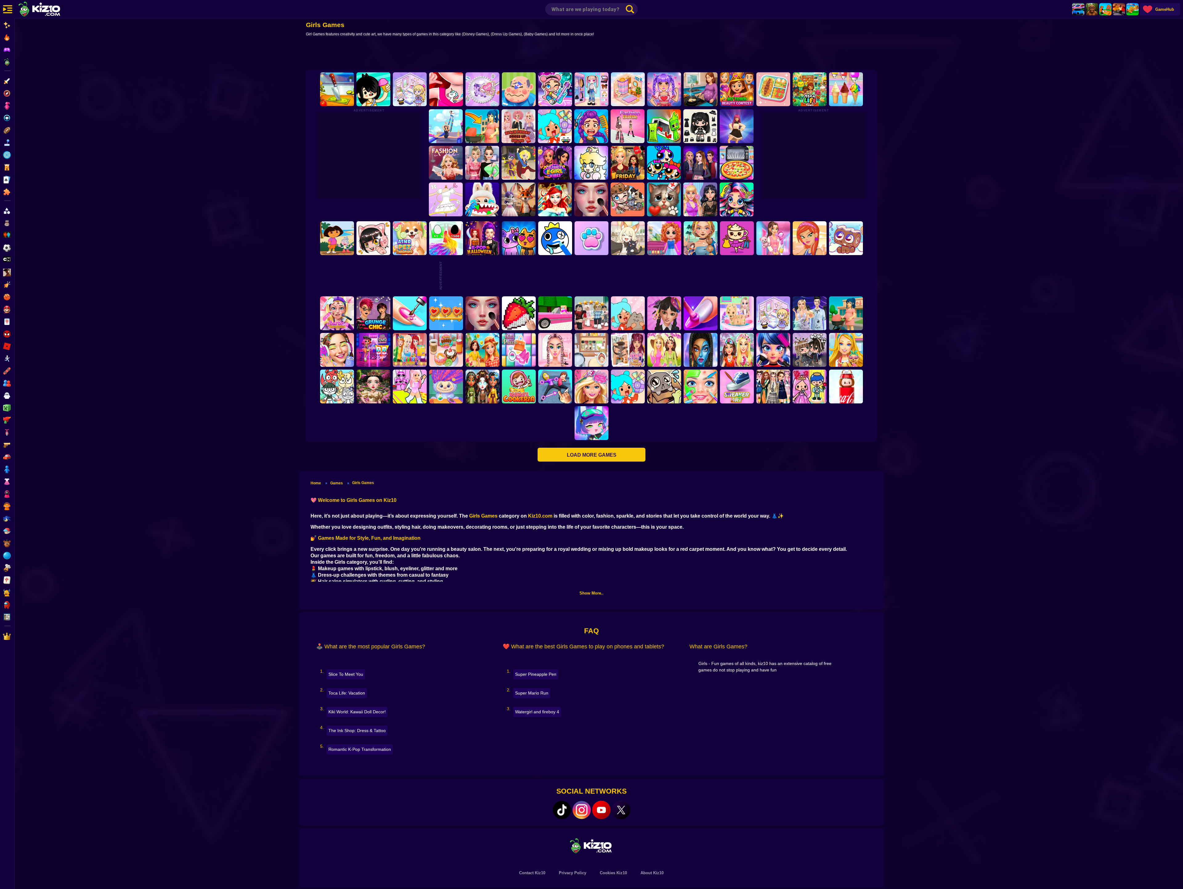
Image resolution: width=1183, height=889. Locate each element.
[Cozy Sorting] (446, 313)
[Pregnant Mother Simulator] (482, 126)
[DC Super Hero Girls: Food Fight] (518, 163)
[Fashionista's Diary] (373, 238)
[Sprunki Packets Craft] (664, 126)
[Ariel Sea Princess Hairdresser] (555, 199)
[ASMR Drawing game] (555, 238)
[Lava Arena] (1119, 9)
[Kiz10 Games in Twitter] (621, 810)
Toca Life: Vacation (346, 693)
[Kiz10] (49, 10)
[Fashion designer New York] (810, 238)
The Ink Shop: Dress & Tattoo (357, 730)
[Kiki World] (773, 313)
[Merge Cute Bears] (337, 386)
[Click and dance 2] (737, 126)
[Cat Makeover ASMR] (664, 199)
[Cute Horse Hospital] (846, 350)
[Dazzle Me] (591, 89)
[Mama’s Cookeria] (519, 386)
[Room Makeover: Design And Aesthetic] (628, 89)
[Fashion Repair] (410, 350)
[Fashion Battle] (627, 126)
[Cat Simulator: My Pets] (591, 238)
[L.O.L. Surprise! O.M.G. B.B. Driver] (373, 350)
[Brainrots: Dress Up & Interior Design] (737, 238)
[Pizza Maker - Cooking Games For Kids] (737, 163)
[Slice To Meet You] (337, 89)
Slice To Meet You (345, 674)
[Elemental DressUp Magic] (482, 386)
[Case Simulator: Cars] (1078, 9)
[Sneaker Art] (737, 386)
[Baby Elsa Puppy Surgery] (737, 313)
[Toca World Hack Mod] (628, 313)
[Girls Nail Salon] (701, 313)
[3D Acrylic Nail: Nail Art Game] (410, 313)
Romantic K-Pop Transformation (359, 749)
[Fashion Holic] (446, 163)
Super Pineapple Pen (535, 674)
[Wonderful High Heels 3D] (446, 126)
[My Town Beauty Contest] (737, 89)
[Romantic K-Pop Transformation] (664, 89)
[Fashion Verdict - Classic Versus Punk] (700, 199)
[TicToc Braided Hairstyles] (555, 350)
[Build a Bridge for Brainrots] (1105, 9)
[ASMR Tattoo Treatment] (701, 238)
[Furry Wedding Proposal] (518, 199)
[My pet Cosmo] (846, 238)
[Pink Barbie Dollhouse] (555, 313)
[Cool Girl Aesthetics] (337, 350)
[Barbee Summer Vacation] (482, 350)
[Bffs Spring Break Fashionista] (664, 350)
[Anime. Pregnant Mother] (846, 313)
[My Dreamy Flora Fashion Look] (737, 350)
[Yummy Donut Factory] (446, 350)
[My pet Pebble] (664, 386)
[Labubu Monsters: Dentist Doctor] (482, 199)
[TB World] (628, 386)
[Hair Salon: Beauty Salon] (664, 313)
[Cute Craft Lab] (482, 89)
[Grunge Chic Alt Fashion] (373, 313)
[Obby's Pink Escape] (410, 386)
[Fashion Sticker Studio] (700, 126)
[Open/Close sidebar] (8, 9)
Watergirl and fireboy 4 (537, 711)
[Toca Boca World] (555, 126)
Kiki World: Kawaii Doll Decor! (357, 711)
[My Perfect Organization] (591, 350)
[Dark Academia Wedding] (810, 313)
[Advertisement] (591, 54)
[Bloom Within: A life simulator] (701, 89)
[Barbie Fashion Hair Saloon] (591, 386)
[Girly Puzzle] (519, 350)
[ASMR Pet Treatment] (410, 238)
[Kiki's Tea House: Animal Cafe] (628, 238)
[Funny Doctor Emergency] (519, 89)
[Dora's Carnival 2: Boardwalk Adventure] (337, 238)
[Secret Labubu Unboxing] (846, 386)
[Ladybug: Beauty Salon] (773, 350)
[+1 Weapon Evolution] (1132, 9)
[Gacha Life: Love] (810, 350)
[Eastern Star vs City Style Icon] (373, 386)
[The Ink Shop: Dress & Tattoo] (446, 89)
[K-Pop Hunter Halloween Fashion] (482, 238)
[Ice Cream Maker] (846, 89)
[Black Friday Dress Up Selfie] (518, 126)
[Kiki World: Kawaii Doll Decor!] (410, 89)
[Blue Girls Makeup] (701, 350)
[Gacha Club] (591, 423)
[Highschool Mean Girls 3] (482, 163)
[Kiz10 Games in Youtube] (601, 810)
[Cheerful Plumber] (591, 163)
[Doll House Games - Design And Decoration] (664, 238)
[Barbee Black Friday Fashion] (627, 163)
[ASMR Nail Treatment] (628, 350)
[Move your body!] (555, 386)
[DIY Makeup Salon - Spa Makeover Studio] (701, 386)
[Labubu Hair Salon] (446, 386)
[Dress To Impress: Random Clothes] (591, 313)
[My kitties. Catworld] (519, 238)
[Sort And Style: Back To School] (773, 238)
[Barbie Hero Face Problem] (337, 313)
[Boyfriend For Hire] (700, 163)
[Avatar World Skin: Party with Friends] (555, 89)
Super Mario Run (531, 693)
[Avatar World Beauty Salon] (737, 199)
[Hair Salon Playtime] (591, 126)
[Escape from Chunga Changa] (1092, 9)
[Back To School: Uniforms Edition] (773, 386)
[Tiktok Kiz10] (562, 810)
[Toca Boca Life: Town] (810, 89)
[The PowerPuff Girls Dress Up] (664, 163)
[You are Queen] (446, 238)
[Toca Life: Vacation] (373, 89)
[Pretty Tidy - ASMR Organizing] (773, 89)
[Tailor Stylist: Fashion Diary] (446, 199)
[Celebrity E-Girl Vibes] (555, 163)
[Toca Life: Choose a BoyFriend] (810, 386)
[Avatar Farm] (627, 199)
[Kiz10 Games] (591, 845)
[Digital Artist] (519, 313)
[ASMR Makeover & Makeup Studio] (591, 199)
